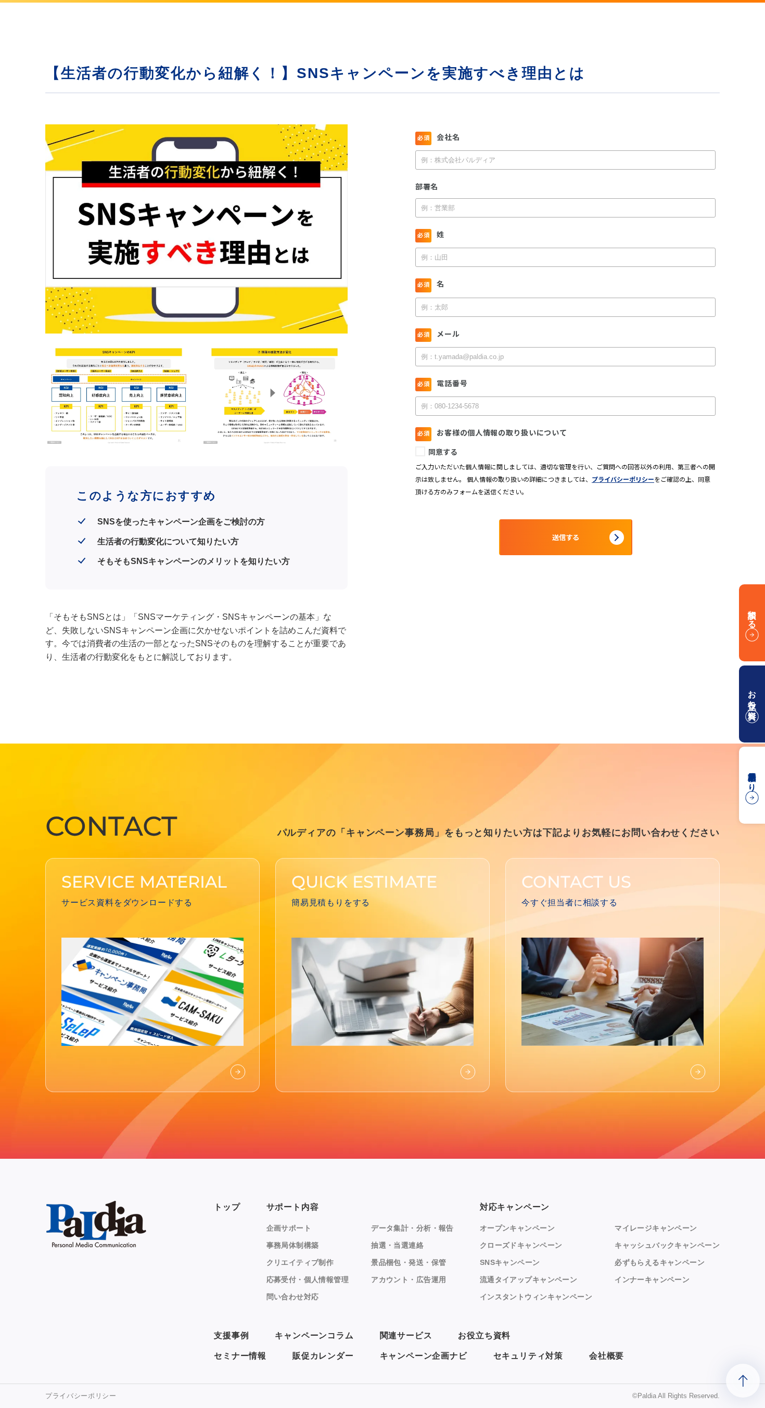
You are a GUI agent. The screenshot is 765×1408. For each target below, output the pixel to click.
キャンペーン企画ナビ (423, 1355)
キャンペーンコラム (314, 1335)
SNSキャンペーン (510, 1262)
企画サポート (289, 1228)
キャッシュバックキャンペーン (667, 1245)
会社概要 (606, 1355)
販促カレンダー (323, 1355)
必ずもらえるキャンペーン (660, 1262)
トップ (227, 1206)
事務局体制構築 (292, 1245)
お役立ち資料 (484, 1335)
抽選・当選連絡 (397, 1245)
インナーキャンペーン (652, 1279)
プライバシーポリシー (81, 1396)
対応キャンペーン (515, 1206)
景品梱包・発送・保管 (408, 1262)
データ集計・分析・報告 (412, 1228)
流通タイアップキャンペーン (528, 1279)
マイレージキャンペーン (656, 1228)
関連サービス (406, 1335)
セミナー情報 (240, 1355)
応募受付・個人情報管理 (307, 1279)
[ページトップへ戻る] (743, 1381)
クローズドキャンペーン (521, 1245)
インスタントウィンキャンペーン (536, 1296)
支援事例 (231, 1335)
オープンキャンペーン (517, 1228)
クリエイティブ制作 (300, 1262)
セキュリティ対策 (528, 1355)
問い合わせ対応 (292, 1296)
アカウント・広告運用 (408, 1279)
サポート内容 (292, 1206)
